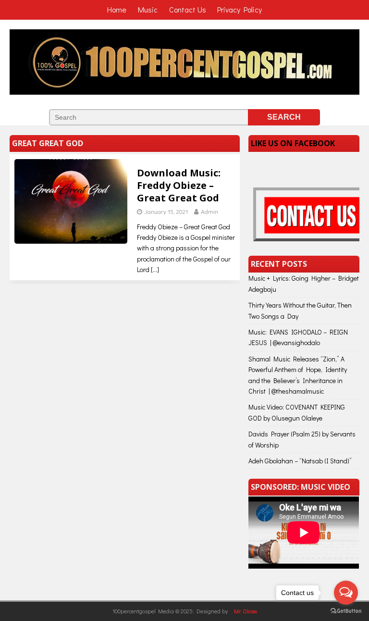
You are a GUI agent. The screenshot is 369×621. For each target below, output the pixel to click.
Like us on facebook (293, 143)
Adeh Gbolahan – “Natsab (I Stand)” (300, 460)
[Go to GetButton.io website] (346, 611)
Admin (209, 211)
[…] (155, 269)
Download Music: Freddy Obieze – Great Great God (179, 185)
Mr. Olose (245, 611)
